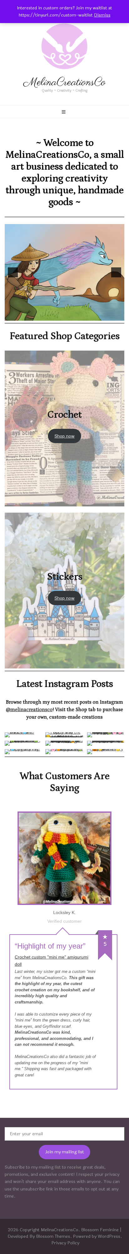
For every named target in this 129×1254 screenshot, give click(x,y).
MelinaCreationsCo (64, 82)
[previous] (13, 272)
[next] (116, 272)
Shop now (64, 436)
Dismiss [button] (102, 15)
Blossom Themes (53, 1236)
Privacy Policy (65, 1243)
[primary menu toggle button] (64, 112)
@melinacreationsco (29, 709)
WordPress (109, 1236)
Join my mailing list (64, 1152)
